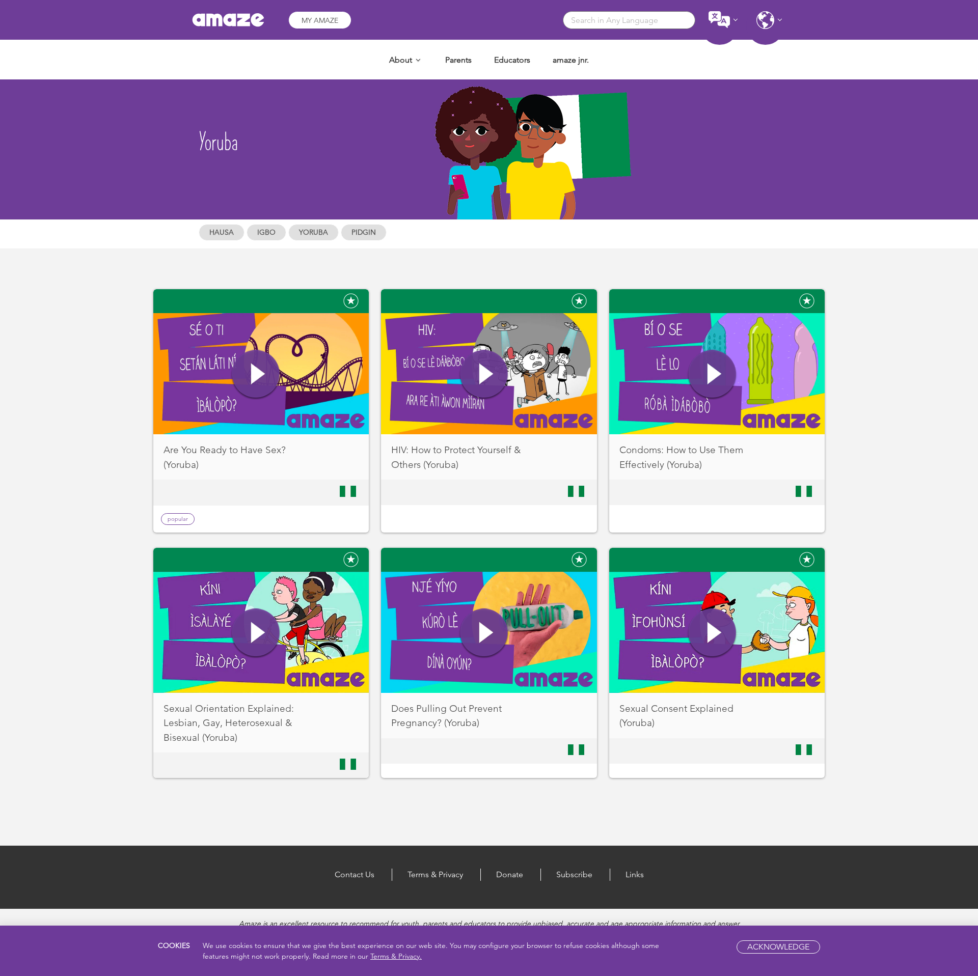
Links (635, 874)
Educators (512, 60)
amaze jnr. (571, 60)
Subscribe (574, 874)
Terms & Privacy (435, 874)
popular (178, 518)
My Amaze (320, 20)
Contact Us (354, 874)
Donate (509, 874)
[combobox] (629, 20)
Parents (458, 60)
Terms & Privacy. (396, 956)
